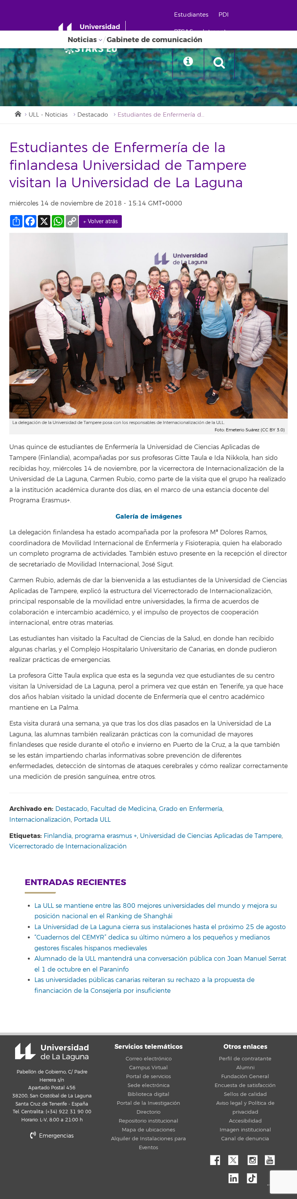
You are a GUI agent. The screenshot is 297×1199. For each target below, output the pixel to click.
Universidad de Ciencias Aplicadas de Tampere (211, 836)
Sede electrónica (149, 1085)
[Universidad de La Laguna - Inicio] (92, 30)
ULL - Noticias (48, 115)
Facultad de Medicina (123, 809)
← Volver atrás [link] (100, 221)
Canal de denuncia (245, 1139)
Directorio (148, 1112)
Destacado (92, 115)
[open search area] (219, 63)
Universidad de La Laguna (52, 1052)
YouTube (273, 1158)
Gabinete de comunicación (154, 39)
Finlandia (58, 836)
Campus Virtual (148, 1068)
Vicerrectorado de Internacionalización (68, 846)
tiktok (254, 1176)
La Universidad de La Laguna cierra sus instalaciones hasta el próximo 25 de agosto (160, 927)
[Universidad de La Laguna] (93, 48)
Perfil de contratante (245, 1059)
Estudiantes (191, 15)
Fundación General (245, 1077)
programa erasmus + (106, 836)
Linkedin (236, 1176)
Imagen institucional (245, 1130)
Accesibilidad (245, 1121)
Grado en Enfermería (190, 809)
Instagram (254, 1158)
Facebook (218, 1158)
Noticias (82, 39)
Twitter (236, 1158)
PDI (223, 15)
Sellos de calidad (245, 1094)
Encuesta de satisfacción (245, 1085)
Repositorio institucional (148, 1121)
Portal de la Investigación (148, 1103)
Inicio (17, 113)
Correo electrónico (149, 1059)
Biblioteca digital (148, 1094)
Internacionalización (40, 820)
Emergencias (55, 1136)
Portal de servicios (148, 1077)
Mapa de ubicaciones (148, 1130)
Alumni (245, 1068)
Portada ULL (92, 820)
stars (67, 1162)
